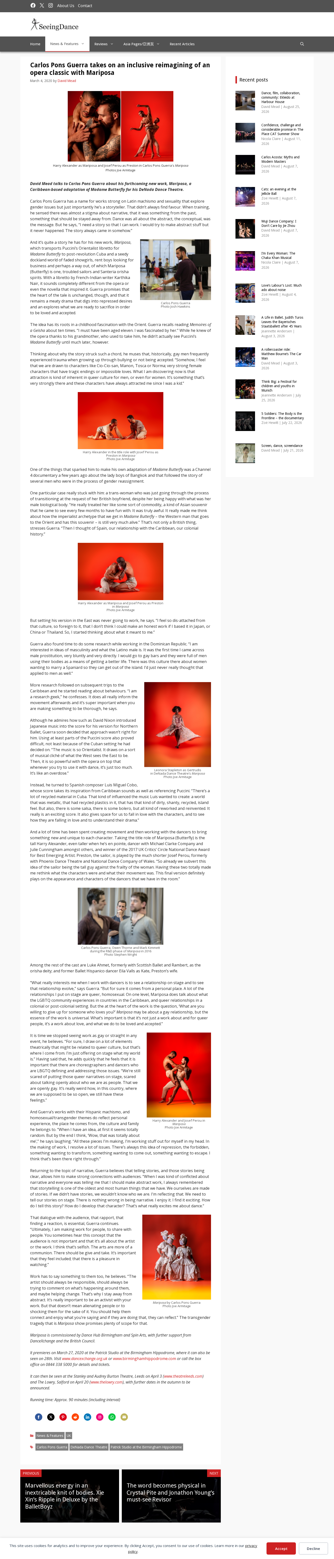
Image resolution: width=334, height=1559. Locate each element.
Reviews (101, 44)
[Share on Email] (124, 1417)
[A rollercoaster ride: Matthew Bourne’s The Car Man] (245, 363)
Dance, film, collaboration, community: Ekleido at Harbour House (280, 97)
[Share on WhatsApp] (112, 1417)
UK (69, 1435)
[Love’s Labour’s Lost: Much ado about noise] (245, 299)
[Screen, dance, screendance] (245, 460)
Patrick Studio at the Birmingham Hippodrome (146, 1447)
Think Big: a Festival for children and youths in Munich (279, 386)
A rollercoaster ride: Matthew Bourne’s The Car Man (281, 354)
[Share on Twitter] (51, 1417)
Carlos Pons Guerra (52, 1447)
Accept (281, 1548)
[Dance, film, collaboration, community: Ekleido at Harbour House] (245, 107)
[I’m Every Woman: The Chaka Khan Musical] (245, 267)
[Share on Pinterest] (63, 1417)
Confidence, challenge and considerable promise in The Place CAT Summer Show (282, 129)
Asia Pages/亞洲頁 (138, 44)
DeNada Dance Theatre (89, 1447)
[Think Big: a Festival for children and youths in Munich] (245, 395)
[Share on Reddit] (75, 1417)
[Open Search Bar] (302, 44)
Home (35, 44)
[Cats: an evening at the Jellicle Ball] (245, 203)
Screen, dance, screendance (281, 446)
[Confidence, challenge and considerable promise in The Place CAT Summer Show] (245, 139)
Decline (313, 1548)
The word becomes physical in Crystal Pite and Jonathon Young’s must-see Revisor (170, 1492)
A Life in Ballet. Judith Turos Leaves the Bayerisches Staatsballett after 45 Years (282, 321)
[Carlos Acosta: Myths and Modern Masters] (245, 171)
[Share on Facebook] (38, 1417)
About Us (65, 5)
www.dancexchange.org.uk (84, 1358)
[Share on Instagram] (99, 1417)
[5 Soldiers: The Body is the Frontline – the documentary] (245, 427)
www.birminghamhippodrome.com (144, 1358)
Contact (85, 5)
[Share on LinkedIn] (87, 1417)
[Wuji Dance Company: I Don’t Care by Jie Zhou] (245, 235)
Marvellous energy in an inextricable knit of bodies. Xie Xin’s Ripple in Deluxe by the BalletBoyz (64, 1496)
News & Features (64, 44)
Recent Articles (182, 44)
